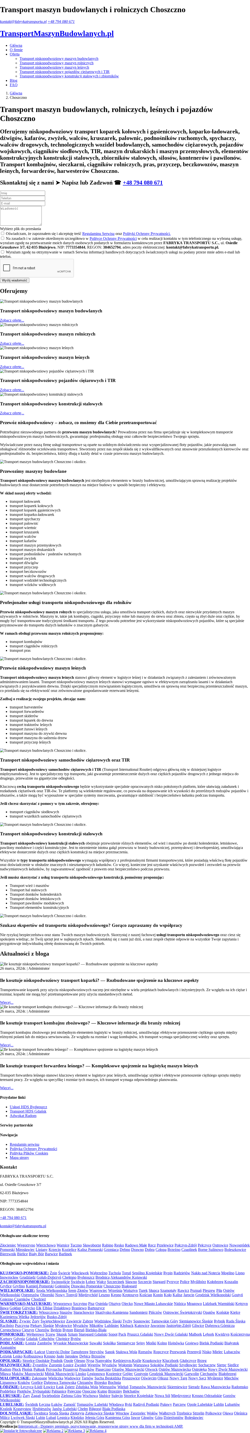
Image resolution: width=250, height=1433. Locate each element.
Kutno (102, 1391)
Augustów (8, 1347)
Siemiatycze (126, 1343)
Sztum (73, 1334)
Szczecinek (115, 1282)
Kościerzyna (240, 1334)
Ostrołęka (199, 1369)
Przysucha (54, 1369)
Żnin (53, 1273)
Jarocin (188, 1295)
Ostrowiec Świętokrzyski (182, 1312)
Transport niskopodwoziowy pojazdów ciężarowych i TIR (65, 72)
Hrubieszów (41, 1409)
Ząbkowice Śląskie (100, 1413)
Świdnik (31, 1404)
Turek (143, 1290)
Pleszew (209, 1290)
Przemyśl (194, 1352)
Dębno (125, 1249)
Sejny (140, 1343)
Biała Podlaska (113, 1409)
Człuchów (47, 1339)
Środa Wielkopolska (51, 1290)
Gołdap (15, 1308)
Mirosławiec (25, 1249)
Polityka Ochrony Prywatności (33, 1149)
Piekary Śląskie (42, 1325)
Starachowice (83, 1312)
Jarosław (71, 1356)
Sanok (110, 1352)
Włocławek (80, 1273)
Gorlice (37, 1382)
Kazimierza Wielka (14, 1317)
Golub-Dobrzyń (49, 1277)
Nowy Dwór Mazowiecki (228, 1369)
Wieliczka (55, 1378)
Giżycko (28, 1308)
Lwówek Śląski (23, 1417)
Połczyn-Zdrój (186, 1245)
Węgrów (94, 1365)
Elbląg (47, 1308)
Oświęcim (148, 1378)
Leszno (104, 1295)
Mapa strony (19, 1157)
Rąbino (107, 1245)
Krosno (49, 1356)
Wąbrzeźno (98, 1273)
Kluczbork (170, 1361)
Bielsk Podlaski (211, 1343)
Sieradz (194, 1387)
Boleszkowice (235, 1249)
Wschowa (90, 1396)
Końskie (222, 1312)
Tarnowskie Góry (164, 1321)
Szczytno (80, 1304)
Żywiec (25, 1321)
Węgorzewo (62, 1304)
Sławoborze (92, 1245)
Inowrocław (9, 1277)
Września (115, 1290)
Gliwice (198, 1325)
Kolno (162, 1343)
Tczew (50, 1334)
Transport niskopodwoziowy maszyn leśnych (54, 67)
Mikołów (96, 1325)
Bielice (22, 1254)
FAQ (14, 85)
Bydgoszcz (85, 1277)
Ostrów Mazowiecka (175, 1369)
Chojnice (63, 1339)
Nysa (90, 1361)
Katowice (142, 1325)
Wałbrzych (167, 1413)
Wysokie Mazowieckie (70, 1343)
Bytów (76, 1339)
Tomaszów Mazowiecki (147, 1387)
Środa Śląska (59, 1413)
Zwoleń (80, 1365)
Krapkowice (151, 1361)
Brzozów (98, 1356)
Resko (119, 1245)
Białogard (129, 1286)
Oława (228, 1413)
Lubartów (232, 1404)
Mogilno (227, 1273)
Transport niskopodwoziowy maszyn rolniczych (57, 63)
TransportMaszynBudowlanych (57, 33)
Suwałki (95, 1343)
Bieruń (79, 1330)
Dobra (150, 1249)
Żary (26, 1396)
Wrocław (122, 1413)
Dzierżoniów (174, 1417)
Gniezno (6, 1299)
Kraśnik (6, 1409)
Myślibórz (198, 1282)
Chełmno (69, 1277)
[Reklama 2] (53, 1431)
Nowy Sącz (197, 1378)
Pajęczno (74, 1391)
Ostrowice (220, 1245)
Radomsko (239, 1387)
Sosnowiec (141, 1321)
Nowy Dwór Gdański (171, 1334)
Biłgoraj (95, 1409)
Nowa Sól (162, 1396)
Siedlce (233, 1365)
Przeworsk (178, 1352)
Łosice (68, 1365)
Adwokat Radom (23, 1116)
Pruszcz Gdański (140, 1334)
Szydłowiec (188, 1365)
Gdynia (19, 1339)
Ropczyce (161, 1352)
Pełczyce (204, 1245)
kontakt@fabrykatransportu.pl (23, 21)
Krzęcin (55, 1249)
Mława (5, 1374)
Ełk (39, 1308)
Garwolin (191, 1374)
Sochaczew (207, 1365)
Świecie (64, 1273)
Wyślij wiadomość (14, 280)
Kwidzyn (222, 1334)
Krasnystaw (22, 1409)
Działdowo (62, 1308)
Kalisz (177, 1295)
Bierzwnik (8, 1254)
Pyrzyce (173, 1282)
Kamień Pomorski (40, 1286)
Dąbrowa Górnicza (220, 1325)
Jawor (135, 1417)
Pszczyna (22, 1325)
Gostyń (237, 1295)
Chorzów (42, 1330)
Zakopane (39, 1378)
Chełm (83, 1409)
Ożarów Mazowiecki (128, 1369)
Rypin (168, 1273)
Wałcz (101, 1282)
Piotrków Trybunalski (34, 1391)
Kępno (116, 1295)
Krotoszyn (130, 1295)
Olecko (127, 1304)
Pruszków (86, 1369)
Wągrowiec (98, 1290)
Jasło (60, 1356)
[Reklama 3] (74, 1431)
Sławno (131, 1282)
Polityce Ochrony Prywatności (113, 238)
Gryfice (6, 1286)
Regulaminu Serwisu (98, 234)
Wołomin (125, 1365)
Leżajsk (6, 1356)
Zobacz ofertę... (12, 320)
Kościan (145, 1295)
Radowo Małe (136, 1245)
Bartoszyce (96, 1308)
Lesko (17, 1356)
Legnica (63, 1417)
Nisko (206, 1352)
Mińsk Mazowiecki (59, 1374)
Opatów (209, 1312)
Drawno (137, 1249)
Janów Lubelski (64, 1409)
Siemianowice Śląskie (196, 1321)
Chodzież (38, 1299)
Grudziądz (28, 1277)
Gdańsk (32, 1339)
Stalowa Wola (126, 1352)
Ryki (128, 1404)
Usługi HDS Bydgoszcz (28, 1107)
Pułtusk (39, 1369)
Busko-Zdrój (57, 1317)
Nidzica (180, 1304)
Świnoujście (60, 1282)
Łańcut (39, 1352)
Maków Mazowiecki (28, 1374)
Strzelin (198, 1413)
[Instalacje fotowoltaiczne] (21, 1431)
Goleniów (62, 1286)
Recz (152, 1245)
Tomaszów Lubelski (92, 1404)
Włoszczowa (49, 1312)
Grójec (128, 1374)
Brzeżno (173, 1249)
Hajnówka (176, 1343)
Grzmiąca (111, 1249)
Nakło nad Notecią (205, 1273)
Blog (13, 80)
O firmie (16, 50)
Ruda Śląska (235, 1321)
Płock (16, 1369)
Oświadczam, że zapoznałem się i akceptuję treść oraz (88, 234)
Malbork (195, 1334)
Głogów (147, 1417)
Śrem (72, 1290)
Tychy (127, 1321)
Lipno (240, 1273)
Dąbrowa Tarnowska (60, 1382)
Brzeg (202, 1361)
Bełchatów (131, 1391)
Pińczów (155, 1312)
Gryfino (19, 1286)
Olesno (79, 1361)
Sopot (112, 1334)
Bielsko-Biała (95, 1330)
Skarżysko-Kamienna (111, 1312)
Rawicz (183, 1290)
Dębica (84, 1356)
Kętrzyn (241, 1304)
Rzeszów (145, 1352)
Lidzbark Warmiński (218, 1304)
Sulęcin (117, 1396)
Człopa (161, 1249)
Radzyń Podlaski (146, 1404)
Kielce (235, 1312)
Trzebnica (184, 1413)
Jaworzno (157, 1325)
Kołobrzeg (215, 1282)
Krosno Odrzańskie (207, 1396)
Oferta (15, 54)
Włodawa (116, 1404)
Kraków (24, 1382)
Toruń (126, 1273)
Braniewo (79, 1308)
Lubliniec (111, 1325)
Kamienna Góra (117, 1417)
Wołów (152, 1413)
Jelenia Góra (94, 1417)
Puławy (166, 1404)
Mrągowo (194, 1304)
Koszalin (231, 1282)
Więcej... (6, 1002)
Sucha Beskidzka (107, 1378)
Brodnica (102, 1277)
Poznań (196, 1290)
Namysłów (103, 1361)
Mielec (217, 1352)
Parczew (179, 1404)
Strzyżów (96, 1352)
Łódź (38, 1387)
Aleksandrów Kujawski (128, 1277)
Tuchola (114, 1273)
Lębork (208, 1334)
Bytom (67, 1330)
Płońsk (27, 1369)
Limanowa (8, 1382)
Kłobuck (127, 1325)
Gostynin (141, 1374)
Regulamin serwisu (24, 1144)
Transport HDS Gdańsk (28, 1111)
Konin (158, 1295)
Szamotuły (168, 1290)
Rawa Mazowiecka (215, 1387)
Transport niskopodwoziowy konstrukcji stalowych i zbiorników (69, 76)
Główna (16, 45)
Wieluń (122, 1387)
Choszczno (112, 1286)
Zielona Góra (71, 1396)
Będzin (56, 1330)
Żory (36, 1321)
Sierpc (222, 1365)
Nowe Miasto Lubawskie (153, 1304)
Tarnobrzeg (79, 1352)
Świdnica (41, 1413)
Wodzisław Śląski (108, 1321)
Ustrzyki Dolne (58, 1352)
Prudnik (57, 1361)
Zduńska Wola (87, 1387)
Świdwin (78, 1282)
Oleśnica (240, 1413)
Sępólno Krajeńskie (147, 1273)
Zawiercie (74, 1321)
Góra (159, 1417)
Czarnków (22, 1299)
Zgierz (70, 1387)
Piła (219, 1290)
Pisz (91, 1304)
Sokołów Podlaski (164, 1365)
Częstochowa (10, 1330)
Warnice (63, 1245)
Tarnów (88, 1378)
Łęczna (44, 1404)
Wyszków (109, 1365)
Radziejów (182, 1273)
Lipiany (42, 1249)
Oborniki (47, 1295)
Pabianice (59, 1391)
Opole (68, 1361)
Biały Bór (36, 1254)
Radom (5, 1369)
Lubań (51, 1417)
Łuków (56, 1404)
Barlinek (65, 1254)
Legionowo (96, 1374)
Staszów (66, 1312)
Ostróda (101, 1304)
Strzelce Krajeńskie (139, 1396)
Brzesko (100, 1382)
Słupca (154, 1290)
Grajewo (191, 1343)
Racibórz (7, 1325)
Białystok (231, 1343)
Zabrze (88, 1321)
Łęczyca (27, 1387)
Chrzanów (85, 1382)
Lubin (40, 1417)
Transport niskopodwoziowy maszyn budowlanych (59, 58)
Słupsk (61, 1334)
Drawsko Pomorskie (87, 1286)
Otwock (151, 1369)
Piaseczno (103, 1369)
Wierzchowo (46, 1245)
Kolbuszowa (33, 1356)
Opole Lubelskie (200, 1404)
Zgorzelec (138, 1413)
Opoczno (89, 1391)
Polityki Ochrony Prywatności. (147, 234)
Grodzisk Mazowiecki (166, 1374)
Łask (60, 1387)
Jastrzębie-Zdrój (178, 1325)
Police (184, 1282)
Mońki (151, 1343)
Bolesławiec (194, 1417)
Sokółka (109, 1343)
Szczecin (145, 1282)
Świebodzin (51, 1396)
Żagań (36, 1396)
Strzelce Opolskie (36, 1361)
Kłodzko (77, 1417)
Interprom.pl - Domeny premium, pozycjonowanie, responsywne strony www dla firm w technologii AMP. (100, 1426)
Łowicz (49, 1387)
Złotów (82, 1290)
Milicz (5, 1417)
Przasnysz (70, 1369)
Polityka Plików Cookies (29, 1153)
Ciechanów (209, 1374)
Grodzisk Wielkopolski (213, 1295)
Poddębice (8, 1391)
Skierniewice (177, 1387)
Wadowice (72, 1378)
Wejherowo (35, 1334)
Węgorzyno (26, 1245)
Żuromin (55, 1365)
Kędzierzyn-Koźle (127, 1361)
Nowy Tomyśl (66, 1295)
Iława (4, 1308)
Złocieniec (8, 1245)
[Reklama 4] (96, 1431)
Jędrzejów (38, 1317)
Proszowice (131, 1378)
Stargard (159, 1282)
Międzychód (88, 1295)
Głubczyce (188, 1361)
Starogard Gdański (93, 1334)
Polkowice (213, 1413)
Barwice (51, 1254)
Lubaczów (232, 1352)
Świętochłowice (53, 1321)
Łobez (90, 1282)
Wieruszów (107, 1387)
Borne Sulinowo (210, 1249)
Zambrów (44, 1343)
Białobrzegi (227, 1374)
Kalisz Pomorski (90, 1249)
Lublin (219, 1404)
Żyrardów (40, 1365)
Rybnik (219, 1321)
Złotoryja (77, 1413)
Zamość (69, 1404)
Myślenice (215, 1378)
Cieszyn (28, 1330)
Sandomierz (138, 1312)
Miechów (231, 1378)
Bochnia (114, 1382)
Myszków (80, 1325)
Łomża (30, 1343)
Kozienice (114, 1374)
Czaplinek (189, 1249)
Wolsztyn (130, 1290)
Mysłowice (63, 1325)
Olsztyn (115, 1304)
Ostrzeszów (30, 1295)
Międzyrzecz (181, 1396)
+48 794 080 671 (61, 21)
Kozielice (69, 1249)
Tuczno (76, 1245)
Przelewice (165, 1245)
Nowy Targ (178, 1378)
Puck (122, 1334)
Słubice (104, 1396)
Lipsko (80, 1374)
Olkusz (162, 1378)
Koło (168, 1295)
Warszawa (141, 1365)
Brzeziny (115, 1391)
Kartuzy (6, 1339)
